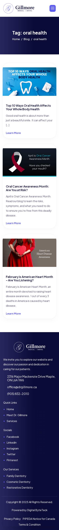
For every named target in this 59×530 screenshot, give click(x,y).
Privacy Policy (12, 518)
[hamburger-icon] (52, 8)
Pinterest (12, 460)
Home (10, 409)
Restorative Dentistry (20, 487)
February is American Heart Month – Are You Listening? (29, 278)
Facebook (13, 436)
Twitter (11, 454)
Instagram (13, 448)
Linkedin (12, 442)
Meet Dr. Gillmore (17, 415)
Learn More (13, 133)
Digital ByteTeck (37, 510)
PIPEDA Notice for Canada (39, 518)
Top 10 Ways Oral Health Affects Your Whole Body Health (28, 107)
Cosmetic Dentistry (18, 481)
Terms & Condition (30, 524)
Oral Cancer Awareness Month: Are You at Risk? (27, 188)
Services (12, 421)
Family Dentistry (16, 476)
